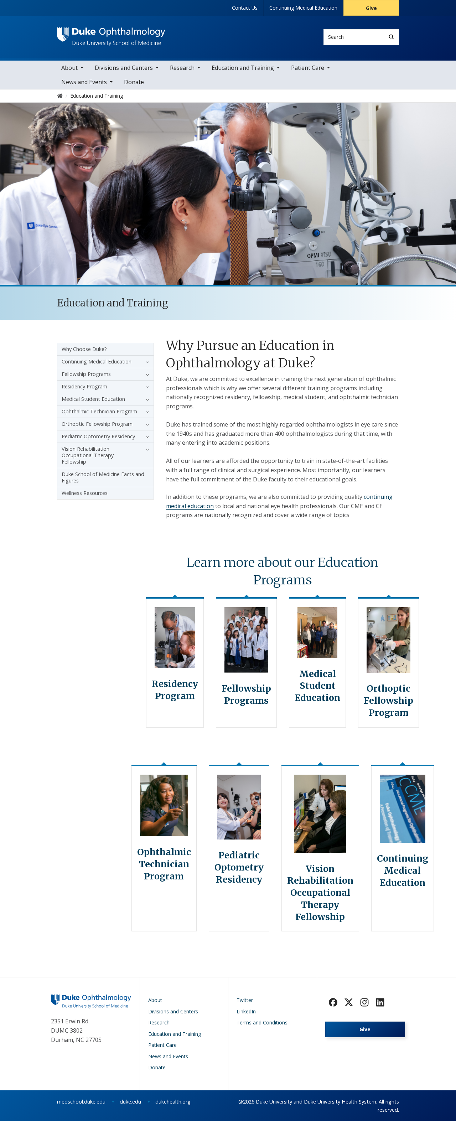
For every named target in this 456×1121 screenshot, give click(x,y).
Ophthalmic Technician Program (99, 411)
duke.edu (130, 1101)
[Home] (111, 34)
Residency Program (84, 386)
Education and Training (243, 68)
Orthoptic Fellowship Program (97, 423)
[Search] (391, 37)
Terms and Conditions (262, 1022)
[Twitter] (349, 1002)
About (69, 68)
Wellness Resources (85, 493)
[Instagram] (364, 1002)
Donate (134, 82)
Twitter (245, 1000)
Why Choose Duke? (84, 349)
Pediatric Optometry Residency (98, 436)
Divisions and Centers (124, 68)
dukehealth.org (173, 1101)
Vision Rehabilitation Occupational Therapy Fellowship (88, 455)
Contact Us (245, 7)
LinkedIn (246, 1011)
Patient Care (307, 68)
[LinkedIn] (380, 1002)
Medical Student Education (93, 399)
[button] (146, 362)
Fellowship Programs (86, 374)
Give (371, 8)
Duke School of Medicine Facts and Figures (103, 477)
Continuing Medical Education (303, 7)
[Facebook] (333, 1002)
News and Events (84, 82)
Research (182, 68)
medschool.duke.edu (81, 1101)
